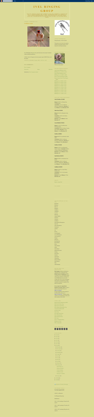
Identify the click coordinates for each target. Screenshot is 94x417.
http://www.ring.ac (58, 290)
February (59, 364)
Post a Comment (27, 67)
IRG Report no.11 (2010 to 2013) (61, 71)
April (58, 361)
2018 (57, 334)
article (42, 60)
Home (38, 69)
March (58, 363)
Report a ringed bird (58, 182)
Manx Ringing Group (59, 316)
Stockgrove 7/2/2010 (61, 373)
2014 (57, 338)
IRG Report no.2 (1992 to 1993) (60, 91)
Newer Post (26, 69)
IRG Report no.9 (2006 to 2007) (60, 81)
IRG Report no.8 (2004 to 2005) (60, 82)
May (58, 359)
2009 (57, 378)
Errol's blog (57, 311)
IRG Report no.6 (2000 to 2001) (60, 85)
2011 (57, 343)
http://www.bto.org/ (58, 294)
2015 (57, 336)
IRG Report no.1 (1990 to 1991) (60, 93)
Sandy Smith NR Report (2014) (60, 70)
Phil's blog (56, 318)
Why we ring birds (58, 322)
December (59, 347)
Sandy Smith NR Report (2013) (60, 73)
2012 (57, 342)
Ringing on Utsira (58, 321)
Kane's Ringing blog (58, 315)
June (58, 357)
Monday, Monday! (60, 368)
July (58, 356)
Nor (46, 60)
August (58, 354)
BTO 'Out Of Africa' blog (59, 304)
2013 (57, 340)
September (59, 352)
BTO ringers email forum (59, 305)
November (59, 348)
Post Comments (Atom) (33, 72)
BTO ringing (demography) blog (61, 307)
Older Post (51, 69)
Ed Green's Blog (58, 310)
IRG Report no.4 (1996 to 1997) (60, 88)
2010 (57, 345)
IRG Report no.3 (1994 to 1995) (60, 90)
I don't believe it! (60, 366)
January (58, 375)
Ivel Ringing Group (47, 9)
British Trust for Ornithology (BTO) (61, 302)
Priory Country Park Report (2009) (61, 76)
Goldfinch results (28, 23)
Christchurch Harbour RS (59, 308)
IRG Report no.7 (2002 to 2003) (60, 84)
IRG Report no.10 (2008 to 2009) (61, 75)
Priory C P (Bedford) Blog (59, 319)
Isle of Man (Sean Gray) (59, 313)
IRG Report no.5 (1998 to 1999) (60, 87)
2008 (57, 379)
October (58, 350)
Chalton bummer (60, 370)
